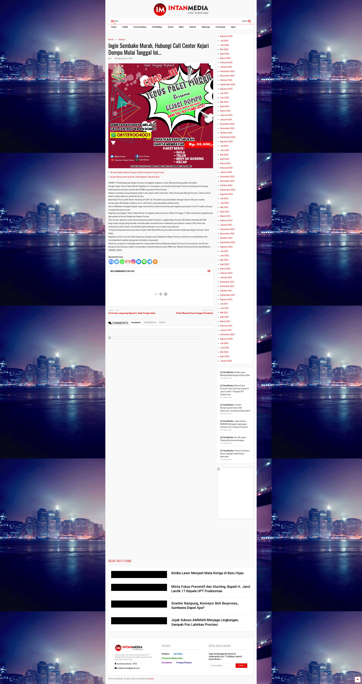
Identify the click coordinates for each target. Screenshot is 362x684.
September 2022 (227, 242)
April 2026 (224, 54)
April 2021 (224, 317)
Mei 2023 (224, 207)
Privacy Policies (184, 663)
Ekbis (181, 27)
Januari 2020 (226, 361)
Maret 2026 (225, 58)
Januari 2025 (226, 119)
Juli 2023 (224, 198)
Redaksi (165, 654)
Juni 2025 (224, 98)
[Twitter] (116, 261)
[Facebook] (111, 261)
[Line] (144, 261)
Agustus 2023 (226, 194)
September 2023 (227, 190)
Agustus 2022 (226, 247)
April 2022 (224, 264)
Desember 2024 (227, 124)
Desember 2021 (227, 282)
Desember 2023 (227, 176)
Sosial (170, 27)
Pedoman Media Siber (172, 658)
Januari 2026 (226, 67)
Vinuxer (151, 679)
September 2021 (227, 295)
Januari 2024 (226, 172)
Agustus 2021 (226, 299)
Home (114, 27)
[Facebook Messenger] (138, 261)
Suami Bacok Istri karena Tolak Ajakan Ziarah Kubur (135, 177)
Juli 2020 (224, 343)
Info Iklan (178, 654)
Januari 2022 (226, 277)
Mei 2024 (224, 155)
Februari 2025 (226, 115)
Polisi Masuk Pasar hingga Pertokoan (194, 313)
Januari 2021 (226, 330)
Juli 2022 (224, 251)
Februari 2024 (226, 168)
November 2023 (227, 181)
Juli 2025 (224, 93)
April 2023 (224, 212)
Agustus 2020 (226, 339)
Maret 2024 (225, 163)
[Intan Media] (181, 15)
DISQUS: (162, 322)
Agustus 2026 (226, 36)
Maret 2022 (225, 269)
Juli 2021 (224, 304)
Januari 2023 (226, 225)
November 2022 (227, 233)
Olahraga (206, 27)
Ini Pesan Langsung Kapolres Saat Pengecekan (131, 313)
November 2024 (227, 128)
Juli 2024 (224, 146)
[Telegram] (149, 261)
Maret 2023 (225, 216)
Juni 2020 (224, 348)
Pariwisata (220, 27)
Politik (125, 27)
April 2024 (224, 159)
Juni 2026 (224, 45)
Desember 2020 (227, 334)
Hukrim (192, 27)
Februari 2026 (226, 62)
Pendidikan (157, 27)
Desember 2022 (227, 229)
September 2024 (227, 137)
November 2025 (227, 76)
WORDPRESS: (150, 322)
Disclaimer (167, 663)
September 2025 (227, 84)
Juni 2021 (224, 308)
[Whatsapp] (122, 261)
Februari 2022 (226, 273)
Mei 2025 (224, 102)
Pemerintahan (139, 27)
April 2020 (224, 356)
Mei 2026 (224, 49)
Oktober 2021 (226, 291)
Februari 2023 (226, 220)
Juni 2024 (224, 150)
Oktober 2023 (226, 185)
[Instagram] (133, 261)
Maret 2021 (225, 321)
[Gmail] (127, 261)
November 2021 (227, 286)
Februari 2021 (226, 326)
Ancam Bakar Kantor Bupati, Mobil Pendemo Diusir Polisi (137, 172)
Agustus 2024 (226, 141)
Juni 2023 (224, 203)
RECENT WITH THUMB (119, 561)
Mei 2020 (224, 352)
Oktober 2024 (226, 133)
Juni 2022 (224, 255)
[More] (155, 261)
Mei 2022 (224, 260)
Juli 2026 (224, 40)
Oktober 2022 (226, 238)
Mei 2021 (224, 312)
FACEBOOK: (136, 323)
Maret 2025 (225, 111)
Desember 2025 (227, 71)
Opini (233, 27)
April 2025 (224, 106)
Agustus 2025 (226, 89)
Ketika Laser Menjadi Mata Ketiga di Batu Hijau (207, 573)
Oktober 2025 (226, 80)
